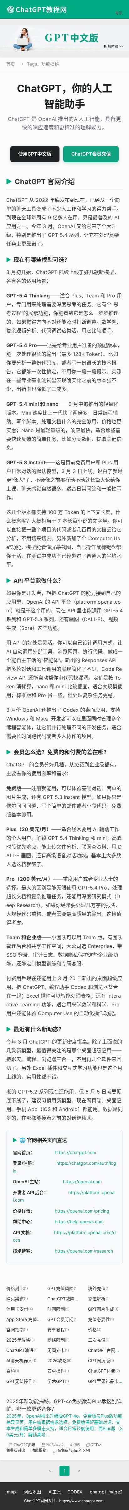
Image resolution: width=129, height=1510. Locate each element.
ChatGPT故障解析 (67, 1298)
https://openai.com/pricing (82, 1210)
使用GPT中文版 (34, 154)
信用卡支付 (19, 1309)
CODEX (74, 1491)
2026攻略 (59, 1360)
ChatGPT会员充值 (91, 154)
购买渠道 (17, 1298)
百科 (12, 1370)
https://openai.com (82, 1181)
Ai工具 (55, 1491)
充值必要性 (101, 1319)
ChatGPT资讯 (24, 1445)
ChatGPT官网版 (106, 1350)
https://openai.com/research (84, 1250)
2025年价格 (20, 1340)
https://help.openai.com (79, 1221)
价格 (94, 1329)
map (11, 1491)
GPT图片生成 (103, 1309)
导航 (119, 9)
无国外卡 (58, 1350)
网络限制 (58, 1340)
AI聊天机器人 (21, 1360)
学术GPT (58, 1381)
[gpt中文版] (64, 38)
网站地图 (32, 1491)
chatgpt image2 (106, 1491)
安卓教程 (58, 1329)
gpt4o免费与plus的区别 (71, 1450)
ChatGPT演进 (22, 1350)
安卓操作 (58, 1370)
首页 (10, 64)
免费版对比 (15, 1450)
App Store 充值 (23, 1319)
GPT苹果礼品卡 (105, 1381)
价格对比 (17, 1288)
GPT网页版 (101, 1360)
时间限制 (58, 1309)
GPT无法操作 (21, 1381)
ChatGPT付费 (104, 1370)
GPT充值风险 (62, 1288)
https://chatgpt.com (75, 1152)
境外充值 (99, 1288)
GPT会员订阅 (62, 1319)
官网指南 (17, 1329)
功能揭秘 (38, 1450)
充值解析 (99, 1298)
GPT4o (95, 1445)
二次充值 (99, 1340)
